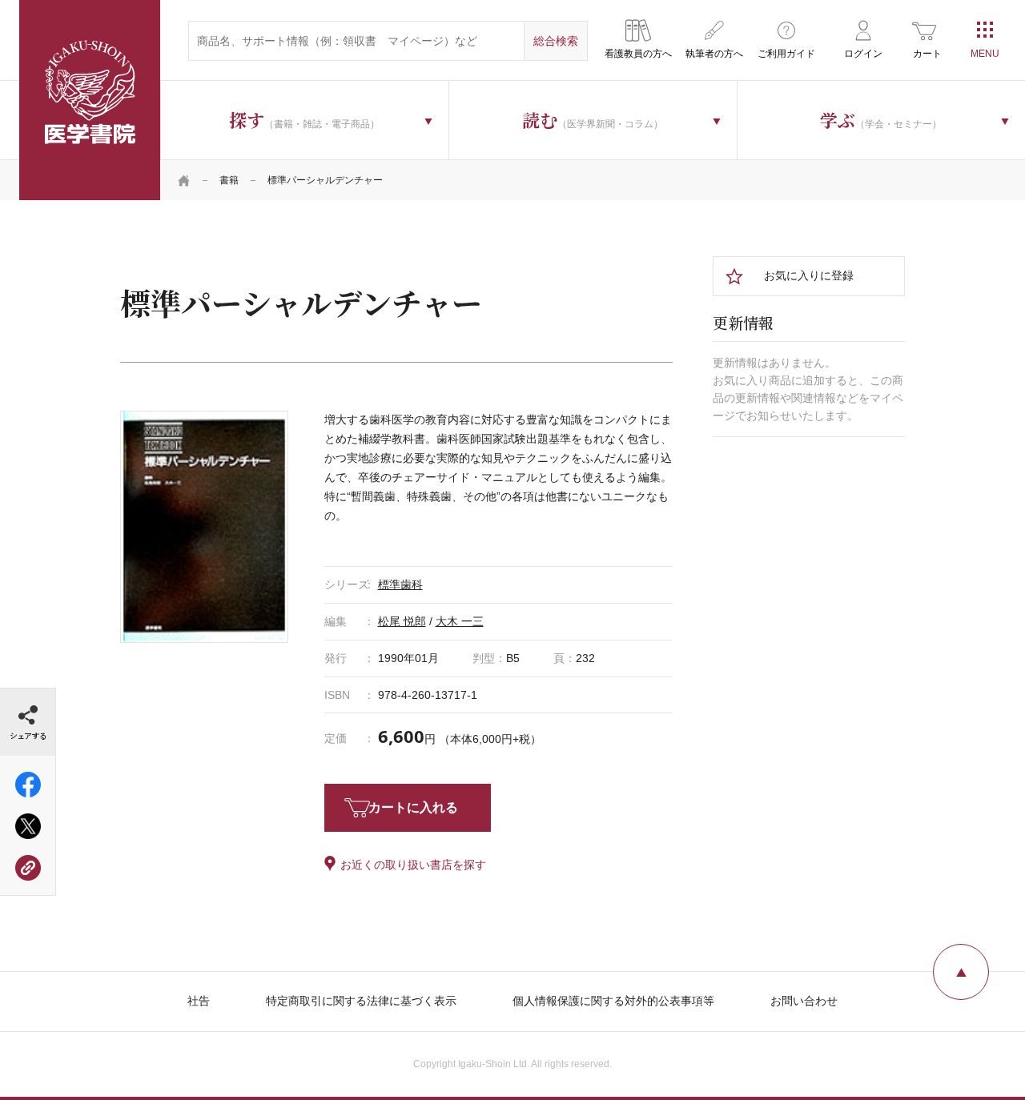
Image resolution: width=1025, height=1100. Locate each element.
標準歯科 (400, 584)
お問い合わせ (804, 1000)
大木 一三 (460, 621)
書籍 (229, 180)
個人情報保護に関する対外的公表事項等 (613, 1000)
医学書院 (89, 100)
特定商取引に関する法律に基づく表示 (361, 1000)
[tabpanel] (204, 527)
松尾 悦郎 (402, 621)
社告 (198, 1000)
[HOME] (184, 180)
